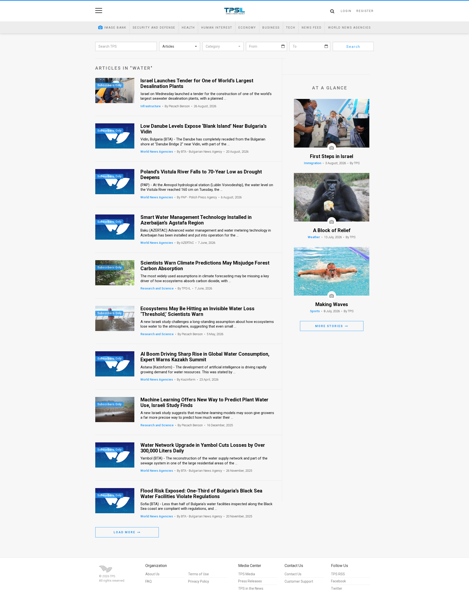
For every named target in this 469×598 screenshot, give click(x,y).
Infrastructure (150, 106)
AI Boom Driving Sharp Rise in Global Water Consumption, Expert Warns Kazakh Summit (204, 357)
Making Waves (331, 304)
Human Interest (216, 27)
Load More (125, 532)
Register (365, 11)
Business (271, 27)
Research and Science (157, 288)
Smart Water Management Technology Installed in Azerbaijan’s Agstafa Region (196, 220)
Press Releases (250, 581)
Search (353, 47)
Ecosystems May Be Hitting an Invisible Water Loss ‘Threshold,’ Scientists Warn (197, 311)
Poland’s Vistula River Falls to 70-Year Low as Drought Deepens (201, 174)
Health (188, 27)
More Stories (329, 326)
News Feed (312, 27)
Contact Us (293, 574)
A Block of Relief (332, 230)
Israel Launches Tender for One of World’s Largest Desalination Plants (196, 83)
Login (346, 11)
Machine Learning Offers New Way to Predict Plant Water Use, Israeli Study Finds (204, 402)
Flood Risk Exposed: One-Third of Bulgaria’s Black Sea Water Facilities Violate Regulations (201, 493)
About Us (152, 574)
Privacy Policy (198, 581)
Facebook (338, 581)
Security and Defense (154, 27)
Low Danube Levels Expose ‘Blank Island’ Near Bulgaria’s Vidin (203, 129)
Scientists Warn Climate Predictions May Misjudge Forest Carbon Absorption (204, 265)
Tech (290, 27)
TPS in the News (250, 588)
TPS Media (246, 574)
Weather (314, 237)
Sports (315, 311)
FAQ (148, 581)
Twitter (336, 588)
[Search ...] (332, 11)
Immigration (312, 163)
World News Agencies (349, 27)
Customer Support (299, 581)
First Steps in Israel (331, 156)
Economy (247, 27)
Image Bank (115, 27)
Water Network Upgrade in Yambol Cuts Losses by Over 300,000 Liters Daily (202, 448)
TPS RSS (338, 574)
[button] (180, 46)
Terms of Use (198, 574)
